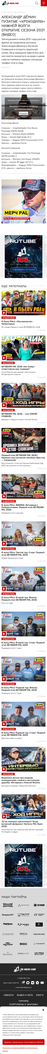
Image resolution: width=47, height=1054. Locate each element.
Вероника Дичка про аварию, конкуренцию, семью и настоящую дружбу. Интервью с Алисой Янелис (21, 780)
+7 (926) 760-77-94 (23, 978)
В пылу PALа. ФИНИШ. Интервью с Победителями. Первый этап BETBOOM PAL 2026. (23, 507)
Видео (4, 12)
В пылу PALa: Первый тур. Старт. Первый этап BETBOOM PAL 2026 (23, 733)
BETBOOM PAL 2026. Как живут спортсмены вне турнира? (18, 367)
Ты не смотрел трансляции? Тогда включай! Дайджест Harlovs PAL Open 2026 (22, 824)
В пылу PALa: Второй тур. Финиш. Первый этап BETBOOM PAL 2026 (19, 598)
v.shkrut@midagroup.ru (23, 987)
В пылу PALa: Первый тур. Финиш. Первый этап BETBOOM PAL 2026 (20, 688)
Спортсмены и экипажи (23, 1004)
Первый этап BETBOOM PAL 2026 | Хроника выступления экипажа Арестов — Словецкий (23, 457)
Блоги (39, 994)
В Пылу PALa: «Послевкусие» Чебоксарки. (17, 322)
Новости (22, 12)
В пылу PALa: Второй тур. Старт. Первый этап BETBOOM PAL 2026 (23, 643)
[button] (43, 1009)
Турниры (23, 1000)
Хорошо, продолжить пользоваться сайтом (23, 1042)
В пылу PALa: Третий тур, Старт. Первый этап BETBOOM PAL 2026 (23, 553)
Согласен (23, 113)
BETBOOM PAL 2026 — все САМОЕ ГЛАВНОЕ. (19, 415)
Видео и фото (12, 12)
